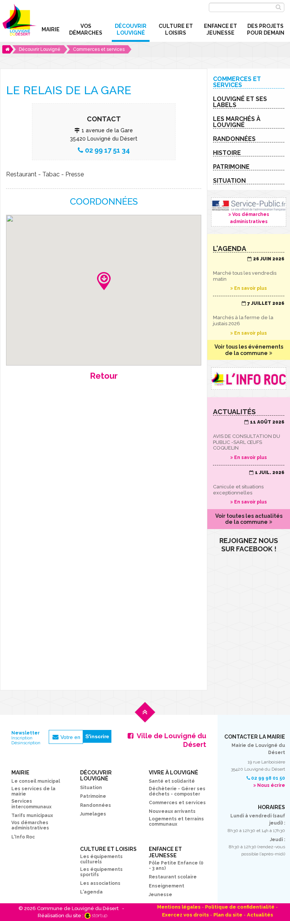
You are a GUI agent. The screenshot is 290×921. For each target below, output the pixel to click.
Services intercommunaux (31, 804)
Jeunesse (160, 894)
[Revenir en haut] (145, 718)
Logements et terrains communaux (176, 821)
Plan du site (227, 915)
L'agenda (91, 892)
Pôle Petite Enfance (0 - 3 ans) (176, 865)
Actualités (260, 915)
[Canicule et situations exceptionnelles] (248, 487)
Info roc (248, 378)
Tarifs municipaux (32, 815)
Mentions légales (179, 907)
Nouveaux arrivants (172, 811)
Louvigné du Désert (18, 22)
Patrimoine (93, 796)
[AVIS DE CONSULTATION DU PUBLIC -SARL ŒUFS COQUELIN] (248, 440)
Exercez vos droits (185, 915)
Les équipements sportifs (101, 872)
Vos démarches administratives (248, 212)
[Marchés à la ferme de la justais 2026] (248, 318)
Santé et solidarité (172, 781)
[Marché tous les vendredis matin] (248, 273)
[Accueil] (7, 49)
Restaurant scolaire (173, 877)
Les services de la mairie (33, 791)
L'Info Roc (23, 837)
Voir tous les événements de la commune (248, 350)
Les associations (100, 883)
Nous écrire (271, 785)
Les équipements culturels (101, 859)
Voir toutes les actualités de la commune (248, 519)
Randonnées (95, 805)
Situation (91, 787)
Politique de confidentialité (240, 907)
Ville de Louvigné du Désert (171, 740)
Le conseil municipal (35, 781)
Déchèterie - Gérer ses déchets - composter (177, 791)
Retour (104, 376)
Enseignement (166, 886)
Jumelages (93, 814)
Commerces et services (177, 802)
